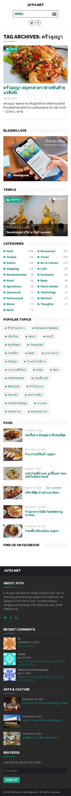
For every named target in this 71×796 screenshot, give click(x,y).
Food (13, 49)
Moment (46, 298)
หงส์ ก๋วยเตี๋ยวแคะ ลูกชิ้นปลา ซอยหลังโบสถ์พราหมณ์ (45, 475)
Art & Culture (49, 262)
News (44, 280)
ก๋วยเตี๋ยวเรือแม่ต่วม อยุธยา (42, 531)
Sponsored (13, 292)
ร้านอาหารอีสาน (36, 361)
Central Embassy (17, 403)
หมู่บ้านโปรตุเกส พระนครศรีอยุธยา (42, 720)
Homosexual (14, 298)
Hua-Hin (12, 394)
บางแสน (42, 403)
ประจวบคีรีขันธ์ (17, 369)
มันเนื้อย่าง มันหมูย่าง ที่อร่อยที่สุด (45, 435)
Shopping (12, 268)
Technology (48, 292)
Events (11, 262)
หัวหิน (39, 369)
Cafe (44, 268)
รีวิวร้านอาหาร (16, 328)
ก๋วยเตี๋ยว (13, 353)
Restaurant (48, 251)
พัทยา (56, 369)
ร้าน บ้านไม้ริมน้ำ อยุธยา (40, 454)
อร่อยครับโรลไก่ (26, 646)
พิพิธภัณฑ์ (13, 386)
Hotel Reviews (16, 378)
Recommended (16, 274)
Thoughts (47, 304)
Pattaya (12, 361)
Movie (10, 304)
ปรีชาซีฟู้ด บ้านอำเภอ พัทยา (42, 492)
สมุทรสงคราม (39, 411)
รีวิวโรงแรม (36, 386)
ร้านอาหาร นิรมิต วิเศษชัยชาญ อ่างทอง (44, 513)
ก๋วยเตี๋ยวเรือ (41, 378)
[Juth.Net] (35, 4)
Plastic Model (49, 286)
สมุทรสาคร (14, 411)
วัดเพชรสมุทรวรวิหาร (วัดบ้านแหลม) (28, 232)
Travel (45, 257)
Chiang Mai (36, 344)
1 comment (55, 487)
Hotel (10, 280)
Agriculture (13, 286)
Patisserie (47, 274)
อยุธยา (32, 336)
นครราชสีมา (34, 394)
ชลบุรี (49, 336)
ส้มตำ (31, 353)
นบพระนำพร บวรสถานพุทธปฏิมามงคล (44, 703)
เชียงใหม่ (13, 336)
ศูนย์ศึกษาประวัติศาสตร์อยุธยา (40, 737)
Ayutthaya (14, 344)
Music (10, 309)
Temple (15, 199)
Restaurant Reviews (46, 328)
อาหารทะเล (51, 353)
